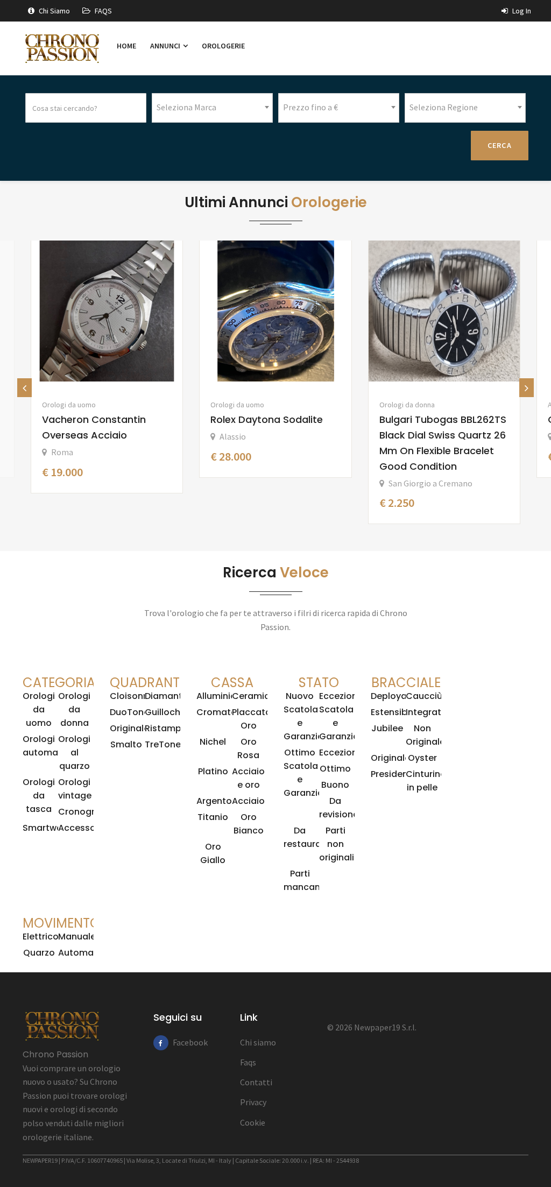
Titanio (212, 817)
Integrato (426, 712)
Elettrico (41, 936)
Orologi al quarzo (74, 752)
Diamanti (165, 696)
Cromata (216, 712)
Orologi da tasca (39, 795)
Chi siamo (53, 11)
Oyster (422, 758)
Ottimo (335, 768)
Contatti (256, 1082)
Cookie (252, 1122)
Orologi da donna (407, 404)
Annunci (166, 46)
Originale (129, 728)
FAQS (102, 11)
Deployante (396, 696)
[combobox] (212, 108)
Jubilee (387, 728)
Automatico (84, 952)
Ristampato (171, 728)
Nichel (213, 742)
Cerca (500, 145)
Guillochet (167, 712)
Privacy (253, 1102)
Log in (521, 11)
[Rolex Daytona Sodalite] (275, 311)
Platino (213, 771)
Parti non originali (336, 844)
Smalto (126, 744)
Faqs (248, 1062)
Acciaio (248, 801)
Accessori (79, 828)
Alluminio (216, 696)
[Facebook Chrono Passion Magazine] (160, 1042)
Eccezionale (345, 752)
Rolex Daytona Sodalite (266, 419)
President (391, 774)
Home (126, 46)
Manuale (77, 936)
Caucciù (424, 696)
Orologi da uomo (69, 404)
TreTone (163, 744)
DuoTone (129, 712)
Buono (335, 785)
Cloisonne (132, 696)
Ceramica (254, 696)
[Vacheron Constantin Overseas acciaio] (106, 311)
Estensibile (394, 712)
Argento (214, 801)
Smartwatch (50, 828)
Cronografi (82, 812)
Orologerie (223, 46)
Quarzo (39, 952)
